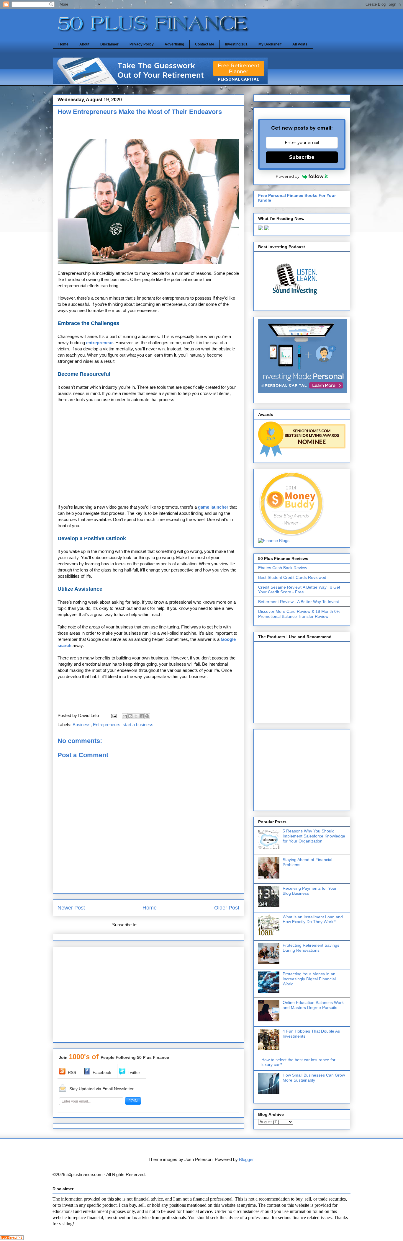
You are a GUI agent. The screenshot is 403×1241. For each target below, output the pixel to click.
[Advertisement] (127, 129)
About (84, 44)
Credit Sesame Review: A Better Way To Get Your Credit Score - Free (299, 590)
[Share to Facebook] (142, 716)
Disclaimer (109, 44)
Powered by (287, 176)
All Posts (299, 44)
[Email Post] (113, 715)
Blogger (246, 1159)
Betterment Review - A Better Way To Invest (298, 601)
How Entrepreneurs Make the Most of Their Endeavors (140, 111)
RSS (72, 1072)
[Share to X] (136, 716)
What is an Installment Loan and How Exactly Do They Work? (313, 919)
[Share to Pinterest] (147, 716)
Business (82, 724)
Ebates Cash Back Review (282, 567)
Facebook (102, 1072)
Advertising (174, 44)
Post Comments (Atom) (162, 924)
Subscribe (301, 157)
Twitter (134, 1072)
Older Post (226, 908)
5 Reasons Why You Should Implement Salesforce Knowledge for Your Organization (314, 836)
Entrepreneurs (106, 724)
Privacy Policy (142, 44)
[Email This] (125, 716)
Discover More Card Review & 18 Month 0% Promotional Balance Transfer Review (299, 614)
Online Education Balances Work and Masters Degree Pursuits (313, 1005)
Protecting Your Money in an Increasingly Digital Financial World (309, 978)
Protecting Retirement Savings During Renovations (311, 948)
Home (63, 44)
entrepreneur (99, 342)
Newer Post (71, 908)
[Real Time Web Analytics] (12, 1238)
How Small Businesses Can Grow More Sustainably (314, 1077)
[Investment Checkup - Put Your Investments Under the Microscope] (160, 82)
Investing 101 (236, 44)
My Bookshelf (269, 44)
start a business (138, 724)
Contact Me (204, 44)
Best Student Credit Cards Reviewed (292, 577)
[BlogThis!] (130, 716)
